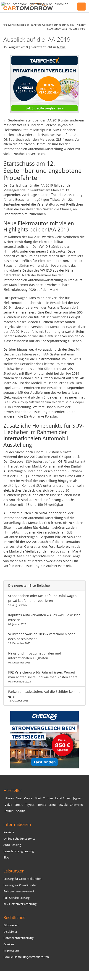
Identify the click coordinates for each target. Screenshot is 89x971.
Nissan (9, 798)
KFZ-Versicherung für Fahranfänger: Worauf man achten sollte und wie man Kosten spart (42, 674)
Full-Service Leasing (16, 898)
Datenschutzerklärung (18, 938)
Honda (41, 805)
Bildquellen (10, 925)
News (61, 47)
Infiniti (9, 811)
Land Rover (63, 798)
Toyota (29, 805)
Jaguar (77, 798)
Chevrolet (76, 805)
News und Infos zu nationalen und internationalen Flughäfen (34, 655)
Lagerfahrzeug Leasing (18, 851)
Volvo (8, 805)
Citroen (48, 798)
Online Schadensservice (19, 839)
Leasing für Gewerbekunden (22, 879)
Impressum (11, 950)
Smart (19, 805)
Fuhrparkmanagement (18, 891)
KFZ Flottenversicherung (20, 904)
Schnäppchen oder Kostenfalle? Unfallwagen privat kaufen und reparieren (42, 598)
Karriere (8, 832)
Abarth (20, 811)
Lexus (52, 805)
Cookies (8, 944)
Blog (6, 857)
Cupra (28, 798)
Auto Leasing (12, 845)
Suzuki (63, 805)
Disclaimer (10, 932)
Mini (38, 798)
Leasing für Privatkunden (20, 885)
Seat (19, 798)
